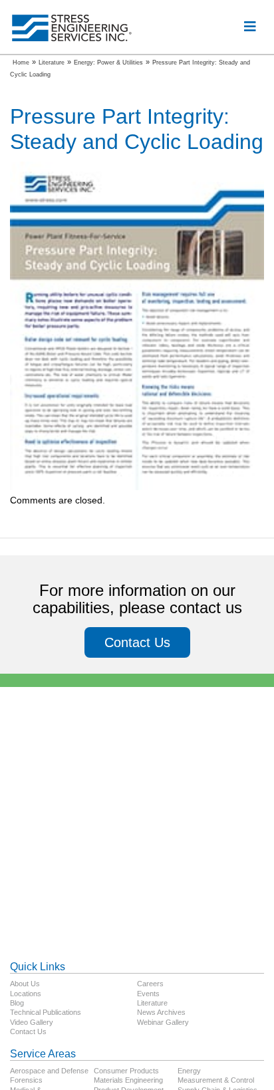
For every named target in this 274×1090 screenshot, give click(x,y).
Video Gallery (31, 1022)
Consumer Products (126, 1071)
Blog (17, 1003)
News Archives (161, 1012)
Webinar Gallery (163, 1022)
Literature (152, 1003)
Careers (150, 984)
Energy (189, 1071)
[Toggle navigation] (250, 26)
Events (148, 994)
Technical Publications (45, 1012)
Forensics (26, 1080)
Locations (25, 994)
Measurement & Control (216, 1080)
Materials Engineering (128, 1080)
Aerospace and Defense (49, 1071)
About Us (25, 984)
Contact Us (137, 642)
